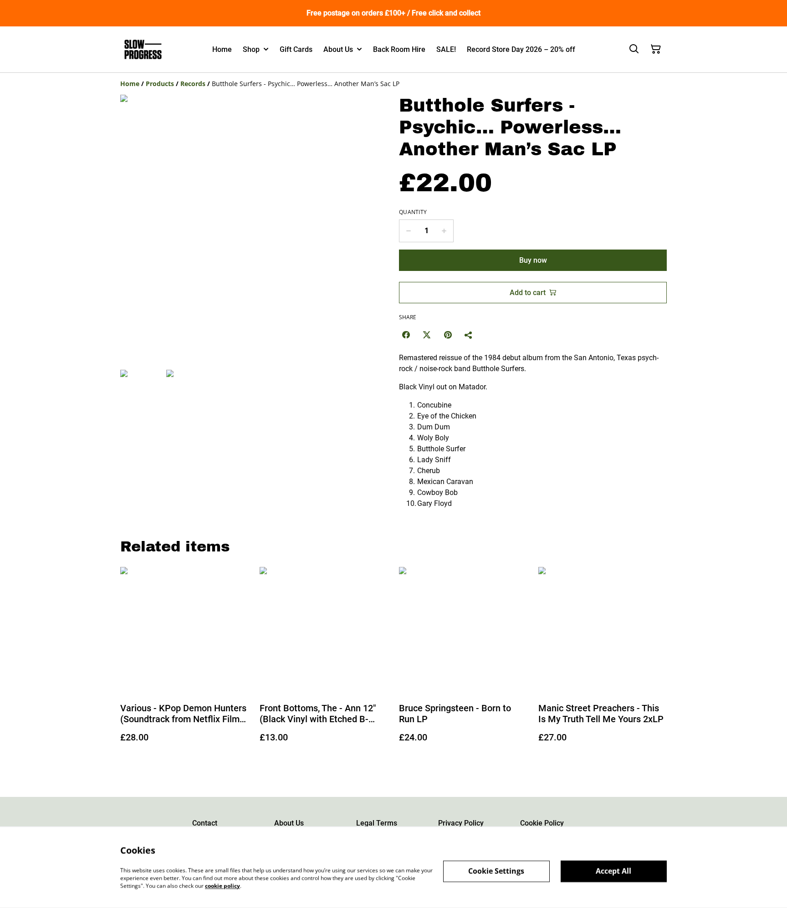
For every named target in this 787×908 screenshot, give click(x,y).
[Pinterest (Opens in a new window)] (448, 335)
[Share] (468, 335)
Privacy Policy (461, 823)
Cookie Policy (542, 823)
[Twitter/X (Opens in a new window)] (427, 335)
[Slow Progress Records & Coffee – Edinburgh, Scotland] (143, 49)
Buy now (533, 260)
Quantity (413, 212)
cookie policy (222, 885)
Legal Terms (376, 823)
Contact (204, 823)
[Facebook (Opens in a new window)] (406, 335)
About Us (289, 823)
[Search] (634, 49)
